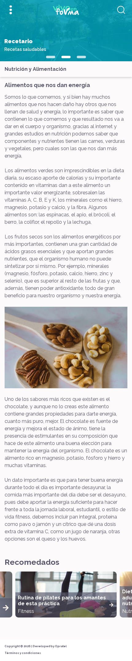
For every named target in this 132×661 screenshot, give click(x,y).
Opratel (61, 646)
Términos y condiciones (23, 653)
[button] (50, 57)
